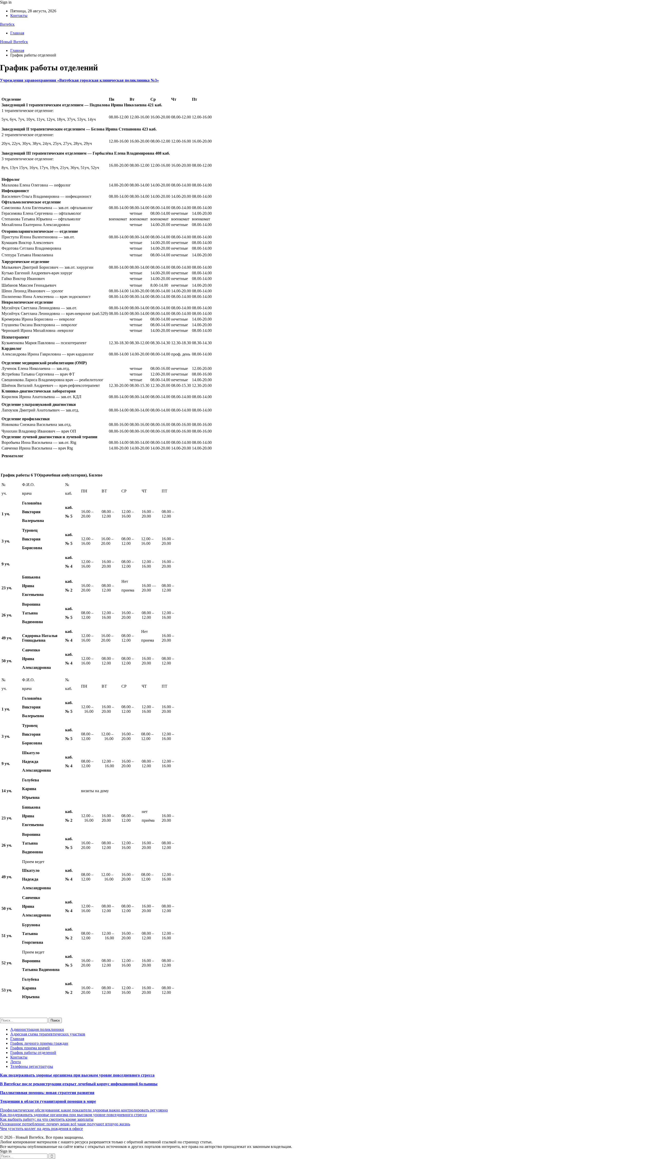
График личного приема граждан (39, 1043)
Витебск (7, 24)
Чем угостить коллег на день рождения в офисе (41, 1128)
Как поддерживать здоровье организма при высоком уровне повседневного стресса (77, 1075)
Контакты (18, 15)
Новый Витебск (14, 42)
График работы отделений (33, 1052)
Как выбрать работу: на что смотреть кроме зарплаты (46, 1119)
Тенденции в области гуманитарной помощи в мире (48, 1101)
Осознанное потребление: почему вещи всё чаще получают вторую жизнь (65, 1124)
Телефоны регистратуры (31, 1066)
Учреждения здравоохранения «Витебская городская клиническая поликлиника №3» (79, 80)
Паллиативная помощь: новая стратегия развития (47, 1092)
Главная (17, 33)
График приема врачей (30, 1048)
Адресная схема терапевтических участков (47, 1034)
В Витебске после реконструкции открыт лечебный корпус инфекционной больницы (79, 1084)
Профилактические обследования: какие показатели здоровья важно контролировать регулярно (84, 1110)
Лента (15, 1062)
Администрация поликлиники (37, 1029)
